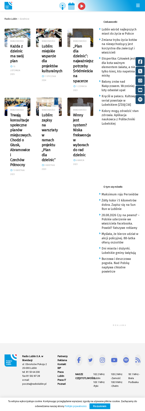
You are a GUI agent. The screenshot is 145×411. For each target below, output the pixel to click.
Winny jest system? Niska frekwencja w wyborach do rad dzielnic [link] (82, 135)
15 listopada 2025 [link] (15, 70)
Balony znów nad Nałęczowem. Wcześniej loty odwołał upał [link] (118, 86)
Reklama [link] (62, 360)
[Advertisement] (122, 154)
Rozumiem (99, 406)
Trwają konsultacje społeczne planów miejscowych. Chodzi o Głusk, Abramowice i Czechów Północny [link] (21, 140)
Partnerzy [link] (63, 356)
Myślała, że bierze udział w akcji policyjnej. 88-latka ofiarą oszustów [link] (120, 238)
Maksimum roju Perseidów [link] (120, 194)
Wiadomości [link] (17, 41)
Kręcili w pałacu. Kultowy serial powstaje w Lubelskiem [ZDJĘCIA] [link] (119, 100)
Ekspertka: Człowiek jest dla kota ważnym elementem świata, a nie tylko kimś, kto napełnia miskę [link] (118, 67)
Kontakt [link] (62, 364)
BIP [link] (59, 368)
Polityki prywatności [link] (75, 406)
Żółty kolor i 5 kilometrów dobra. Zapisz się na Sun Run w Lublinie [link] (119, 205)
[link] (8, 5)
